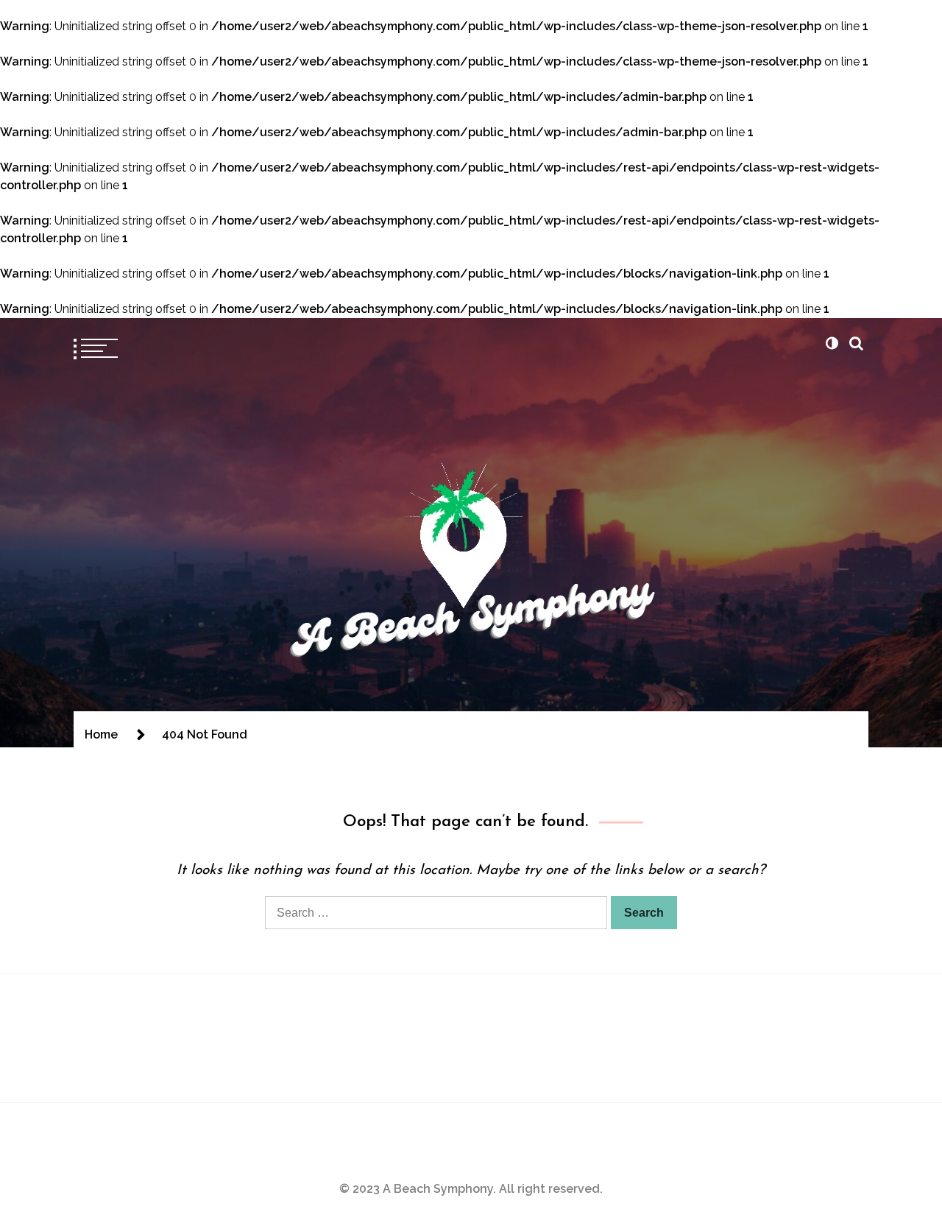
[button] (831, 343)
